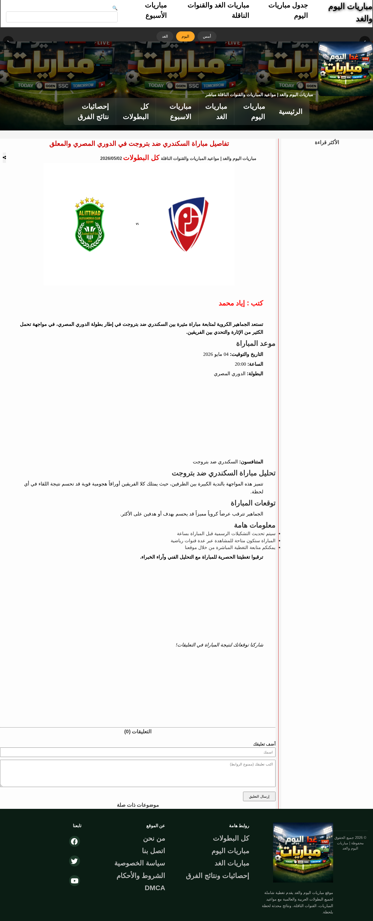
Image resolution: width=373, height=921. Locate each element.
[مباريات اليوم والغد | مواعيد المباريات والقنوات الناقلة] (303, 884)
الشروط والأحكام (141, 875)
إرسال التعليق (259, 796)
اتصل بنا (153, 850)
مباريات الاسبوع (180, 111)
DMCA (155, 888)
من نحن (154, 838)
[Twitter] (74, 861)
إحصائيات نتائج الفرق (93, 111)
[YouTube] (74, 880)
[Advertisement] (139, 418)
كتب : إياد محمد (241, 303)
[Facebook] (74, 841)
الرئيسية (291, 111)
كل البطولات (136, 111)
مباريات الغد (216, 111)
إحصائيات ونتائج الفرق (217, 875)
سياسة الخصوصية (139, 863)
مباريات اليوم (254, 111)
